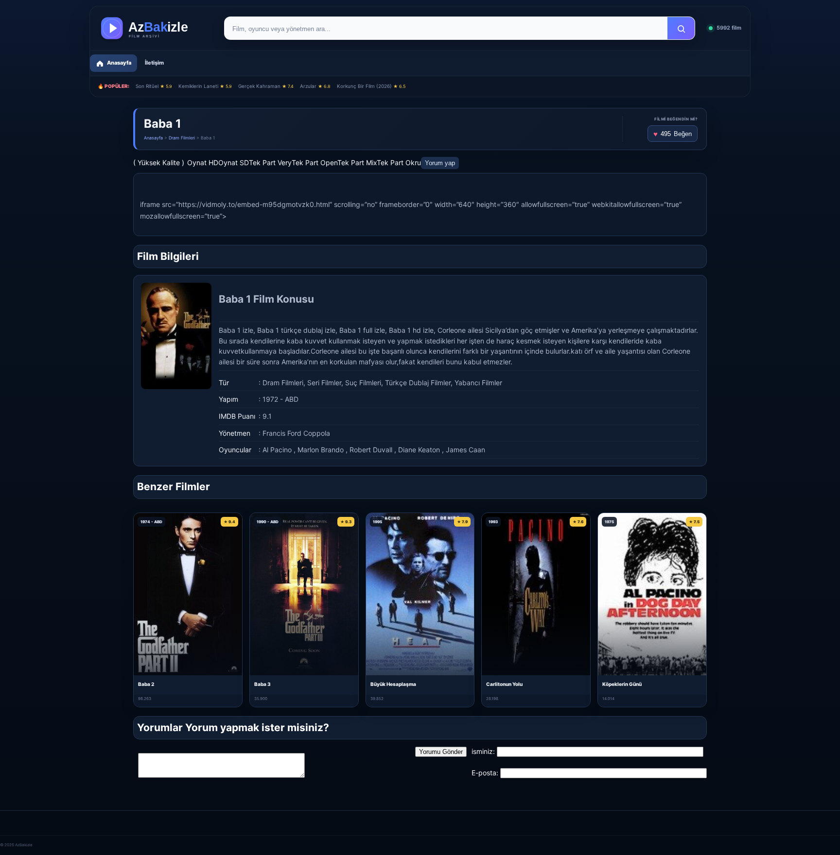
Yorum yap (440, 163)
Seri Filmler (324, 382)
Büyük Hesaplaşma (393, 684)
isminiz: (483, 751)
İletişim (154, 62)
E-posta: (485, 773)
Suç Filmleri (363, 382)
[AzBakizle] (154, 28)
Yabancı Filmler (478, 382)
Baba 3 (262, 684)
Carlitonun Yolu (504, 684)
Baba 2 (146, 684)
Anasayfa (153, 137)
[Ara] (681, 28)
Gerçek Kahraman (266, 86)
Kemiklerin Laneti (205, 86)
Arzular (315, 86)
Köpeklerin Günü (622, 684)
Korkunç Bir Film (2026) (371, 86)
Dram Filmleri (182, 137)
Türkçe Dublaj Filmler (418, 382)
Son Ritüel (154, 86)
